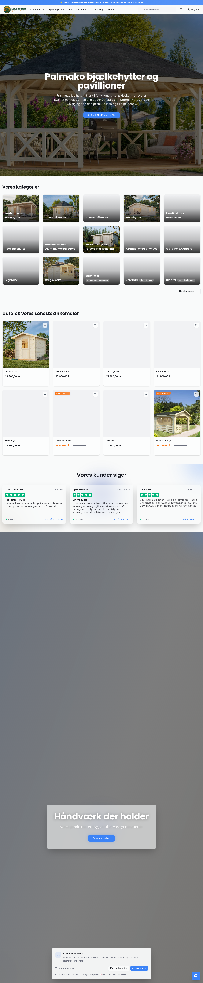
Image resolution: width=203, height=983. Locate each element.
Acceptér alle (139, 968)
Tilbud (111, 9)
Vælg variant (27, 381)
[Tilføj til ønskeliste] (45, 325)
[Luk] (146, 953)
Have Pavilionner (78, 9)
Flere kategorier (187, 291)
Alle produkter (37, 9)
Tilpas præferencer (65, 968)
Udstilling (99, 9)
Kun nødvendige (118, 968)
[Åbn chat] (196, 976)
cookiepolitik (93, 974)
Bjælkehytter (55, 9)
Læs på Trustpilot (53, 519)
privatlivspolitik (77, 974)
